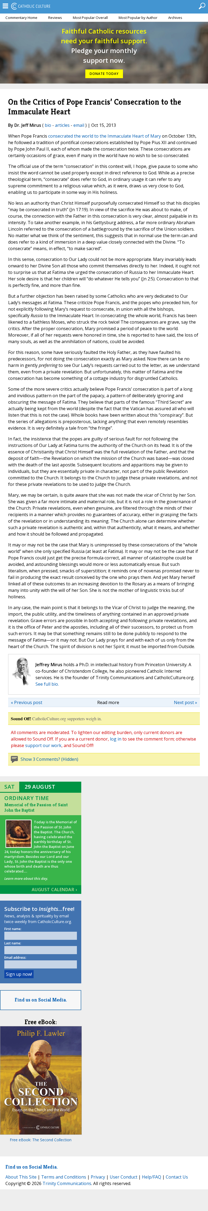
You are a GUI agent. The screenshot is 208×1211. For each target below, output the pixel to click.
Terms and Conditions (63, 1177)
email (78, 125)
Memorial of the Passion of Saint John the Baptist (36, 807)
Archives (175, 17)
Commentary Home (21, 17)
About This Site (21, 1177)
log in (115, 739)
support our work (43, 745)
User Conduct (123, 1177)
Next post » (185, 702)
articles (62, 125)
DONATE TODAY (104, 73)
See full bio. (47, 684)
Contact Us (177, 1177)
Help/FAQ (151, 1177)
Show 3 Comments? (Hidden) (49, 759)
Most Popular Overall (90, 17)
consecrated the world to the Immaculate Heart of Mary (104, 136)
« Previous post (26, 702)
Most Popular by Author (138, 17)
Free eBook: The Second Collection (41, 1139)
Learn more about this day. (26, 878)
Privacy (98, 1177)
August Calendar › (54, 890)
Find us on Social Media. (41, 1000)
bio (48, 125)
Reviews (55, 17)
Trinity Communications (67, 1183)
